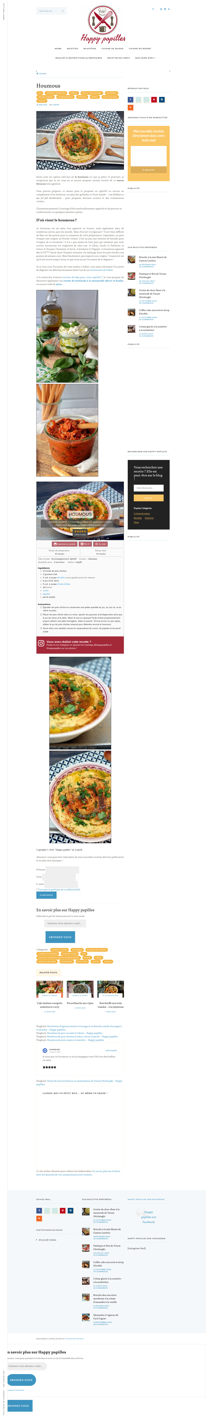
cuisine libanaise (55, 93)
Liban (98, 958)
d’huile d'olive (63, 584)
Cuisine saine (69, 954)
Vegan (95, 961)
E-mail (40, 884)
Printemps (66, 961)
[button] (75, 531)
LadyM (55, 105)
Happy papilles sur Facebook (146, 1199)
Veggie (107, 961)
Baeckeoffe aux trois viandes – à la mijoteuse (111, 1005)
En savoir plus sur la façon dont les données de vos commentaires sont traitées (78, 1173)
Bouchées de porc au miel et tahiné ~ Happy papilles (74, 1033)
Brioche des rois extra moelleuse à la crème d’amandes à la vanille (105, 1299)
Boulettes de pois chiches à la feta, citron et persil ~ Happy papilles (82, 1036)
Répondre (111, 1050)
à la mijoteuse (111, 995)
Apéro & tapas (59, 950)
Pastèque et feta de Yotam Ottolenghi (152, 275)
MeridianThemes (75, 1339)
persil (95, 97)
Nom (39, 877)
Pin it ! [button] (86, 544)
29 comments (100, 1308)
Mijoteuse (90, 48)
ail (39, 93)
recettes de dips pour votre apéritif (81, 277)
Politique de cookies (4, 1402)
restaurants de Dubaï (101, 270)
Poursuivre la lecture (14, 1390)
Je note (102, 544)
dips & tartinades (91, 93)
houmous (112, 93)
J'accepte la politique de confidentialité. (60, 889)
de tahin (61, 577)
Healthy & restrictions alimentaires (78, 58)
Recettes (72, 48)
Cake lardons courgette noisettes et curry (49, 1005)
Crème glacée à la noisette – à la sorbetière (153, 328)
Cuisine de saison (113, 48)
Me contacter (4, 1379)
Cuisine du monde (140, 48)
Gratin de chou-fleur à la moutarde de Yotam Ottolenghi (152, 294)
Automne (77, 950)
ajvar (59, 284)
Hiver (87, 958)
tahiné (42, 101)
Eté (84, 954)
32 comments (146, 336)
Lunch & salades (47, 961)
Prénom (40, 869)
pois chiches (110, 97)
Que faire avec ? (145, 58)
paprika (82, 97)
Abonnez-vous (60, 937)
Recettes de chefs (119, 58)
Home (58, 48)
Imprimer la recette (66, 544)
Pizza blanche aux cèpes (80, 1003)
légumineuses (65, 97)
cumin (74, 93)
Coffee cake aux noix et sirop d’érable (154, 312)
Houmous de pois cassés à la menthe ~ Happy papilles (75, 1040)
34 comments (146, 319)
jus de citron (45, 97)
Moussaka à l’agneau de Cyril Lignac (105, 1317)
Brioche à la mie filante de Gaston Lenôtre (153, 259)
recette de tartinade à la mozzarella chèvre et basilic (93, 281)
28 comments (100, 1324)
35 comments (146, 267)
